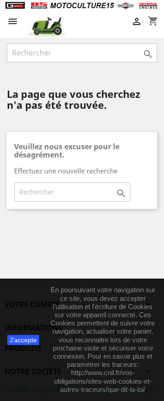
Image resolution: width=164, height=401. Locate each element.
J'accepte (23, 340)
